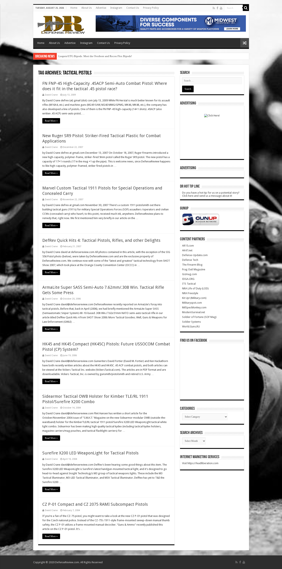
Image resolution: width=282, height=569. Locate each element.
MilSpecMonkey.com (194, 307)
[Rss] (213, 8)
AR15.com (188, 245)
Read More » (51, 120)
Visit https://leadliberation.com (200, 463)
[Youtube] (221, 8)
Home (73, 7)
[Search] (246, 8)
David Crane (51, 94)
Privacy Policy (151, 7)
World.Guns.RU (191, 326)
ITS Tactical (189, 283)
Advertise (101, 7)
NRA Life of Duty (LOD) (195, 288)
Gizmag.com (189, 274)
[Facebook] (217, 8)
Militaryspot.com (192, 302)
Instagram (116, 7)
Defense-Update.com (195, 255)
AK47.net (187, 250)
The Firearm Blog (192, 264)
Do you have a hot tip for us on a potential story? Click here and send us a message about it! (210, 194)
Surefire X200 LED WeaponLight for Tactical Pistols (90, 452)
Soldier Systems (191, 321)
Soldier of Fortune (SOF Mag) (199, 317)
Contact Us (132, 7)
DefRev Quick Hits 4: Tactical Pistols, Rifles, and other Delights (101, 240)
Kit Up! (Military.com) (194, 297)
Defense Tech (190, 259)
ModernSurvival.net (193, 312)
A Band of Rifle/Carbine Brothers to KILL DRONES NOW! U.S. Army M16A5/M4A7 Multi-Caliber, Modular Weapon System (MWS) (132, 56)
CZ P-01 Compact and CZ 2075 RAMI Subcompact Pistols (95, 504)
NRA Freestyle (190, 293)
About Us (86, 7)
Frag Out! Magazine (193, 269)
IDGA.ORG (188, 278)
